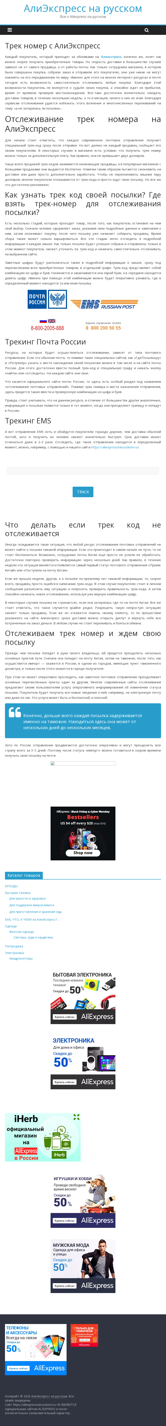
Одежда (11, 926)
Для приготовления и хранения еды (35, 912)
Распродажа (14, 946)
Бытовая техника (17, 893)
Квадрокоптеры (21, 958)
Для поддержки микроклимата (31, 905)
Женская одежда (21, 932)
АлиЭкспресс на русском (83, 8)
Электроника (14, 953)
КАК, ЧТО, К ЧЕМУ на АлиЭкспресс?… (32, 919)
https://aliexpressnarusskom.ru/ (115, 447)
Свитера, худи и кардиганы (33, 937)
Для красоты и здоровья (27, 898)
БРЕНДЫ (11, 886)
